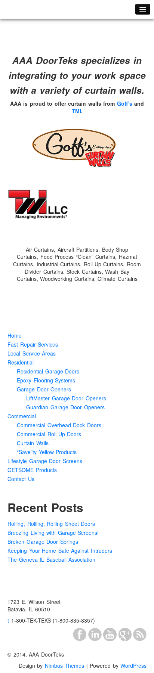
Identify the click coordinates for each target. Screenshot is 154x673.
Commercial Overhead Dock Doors (59, 425)
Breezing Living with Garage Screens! (53, 532)
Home (14, 335)
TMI (76, 111)
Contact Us (20, 479)
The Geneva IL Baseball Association (51, 559)
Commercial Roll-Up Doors (49, 434)
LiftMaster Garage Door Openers (66, 398)
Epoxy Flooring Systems (46, 380)
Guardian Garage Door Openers (65, 407)
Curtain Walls (33, 443)
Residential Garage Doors (48, 371)
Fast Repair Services (32, 344)
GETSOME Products (32, 470)
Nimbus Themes (64, 665)
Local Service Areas (31, 353)
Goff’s (124, 103)
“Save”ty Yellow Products (47, 452)
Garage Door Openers (44, 389)
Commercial (21, 416)
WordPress (133, 665)
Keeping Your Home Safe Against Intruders (59, 550)
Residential (20, 362)
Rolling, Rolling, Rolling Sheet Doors (51, 523)
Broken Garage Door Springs (42, 541)
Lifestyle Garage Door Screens (44, 461)
